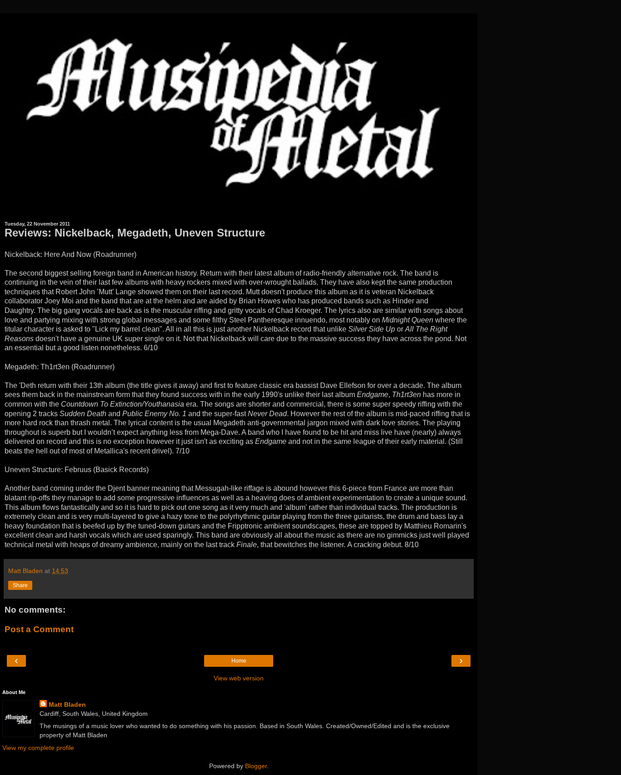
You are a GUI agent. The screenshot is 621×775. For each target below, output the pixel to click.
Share (20, 585)
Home (238, 661)
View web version (239, 678)
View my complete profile (38, 747)
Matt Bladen (67, 704)
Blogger (256, 766)
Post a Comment (39, 629)
